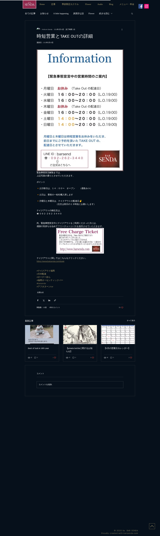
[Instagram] (146, 6)
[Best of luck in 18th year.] (42, 334)
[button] (126, 4)
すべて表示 (131, 321)
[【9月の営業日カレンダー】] (118, 334)
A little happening (61, 13)
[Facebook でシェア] (38, 300)
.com (135, 533)
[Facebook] (140, 6)
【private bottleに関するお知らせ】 (79, 350)
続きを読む (104, 13)
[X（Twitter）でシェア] (43, 300)
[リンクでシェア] (55, 300)
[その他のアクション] (122, 29)
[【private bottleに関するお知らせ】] (80, 334)
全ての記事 (30, 13)
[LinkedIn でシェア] (49, 300)
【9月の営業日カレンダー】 (117, 348)
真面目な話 (78, 13)
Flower (91, 13)
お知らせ (44, 13)
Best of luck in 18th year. (38, 348)
